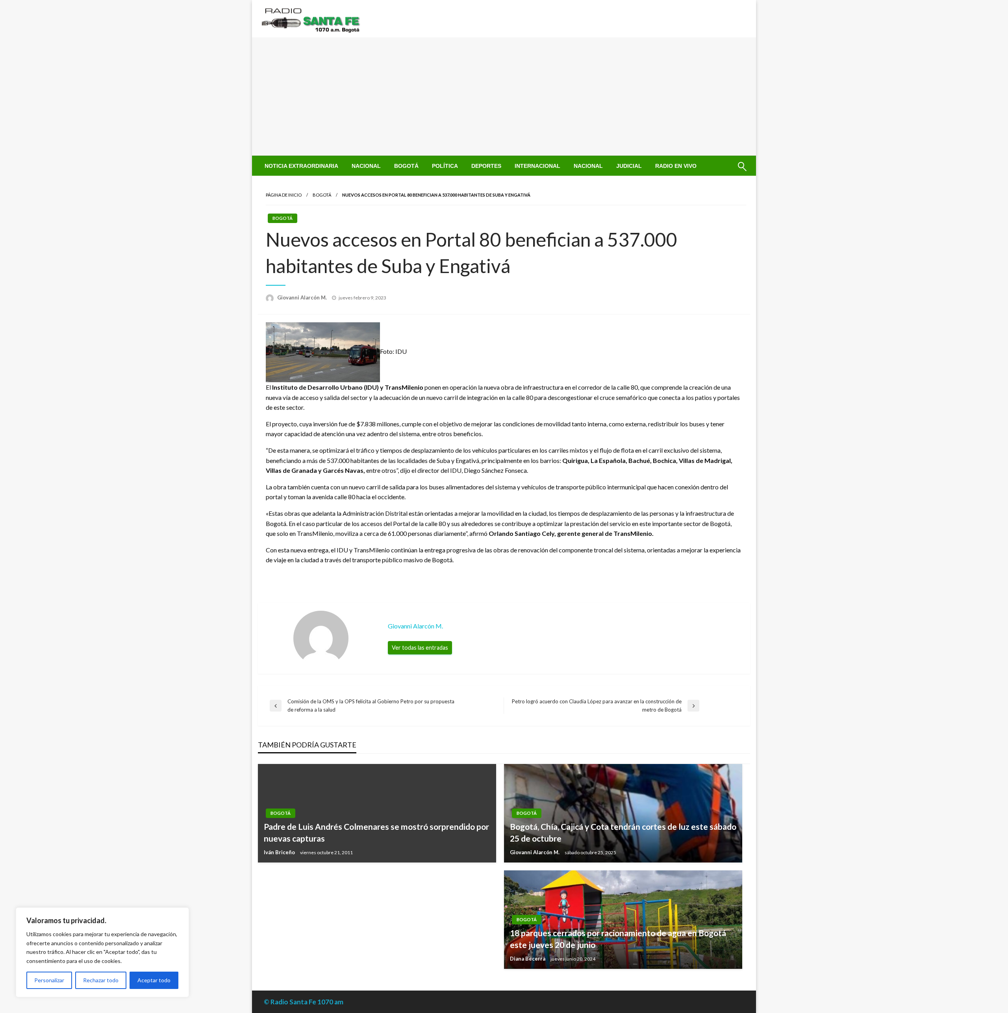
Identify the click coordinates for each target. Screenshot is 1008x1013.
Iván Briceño (280, 852)
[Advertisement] (504, 96)
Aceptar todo (153, 980)
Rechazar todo (101, 980)
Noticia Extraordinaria (301, 166)
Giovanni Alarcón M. (302, 297)
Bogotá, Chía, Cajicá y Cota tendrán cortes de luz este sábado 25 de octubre (623, 832)
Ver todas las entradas (420, 647)
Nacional (366, 166)
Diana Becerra (528, 958)
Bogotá (406, 166)
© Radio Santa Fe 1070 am (303, 1002)
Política (445, 166)
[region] (102, 952)
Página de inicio (284, 194)
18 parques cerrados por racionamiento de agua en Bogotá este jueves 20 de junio (618, 938)
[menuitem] (301, 166)
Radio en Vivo (676, 166)
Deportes (486, 166)
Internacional (537, 166)
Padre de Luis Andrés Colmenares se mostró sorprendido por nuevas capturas (376, 832)
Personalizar (49, 980)
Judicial (629, 166)
